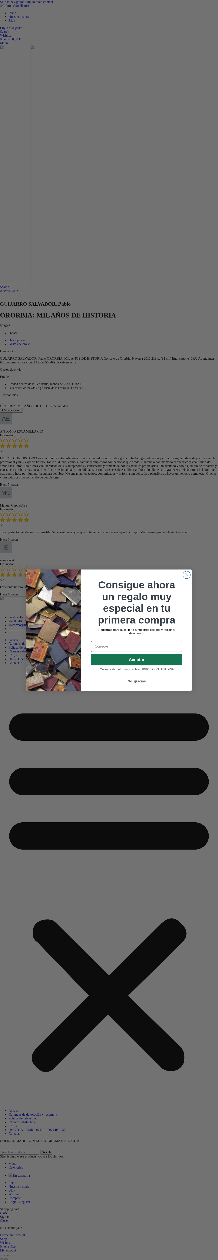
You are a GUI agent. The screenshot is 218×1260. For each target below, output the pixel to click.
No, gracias (137, 681)
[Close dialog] (186, 575)
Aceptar (137, 659)
